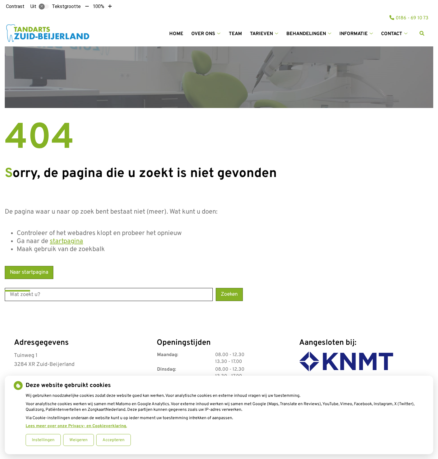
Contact (391, 34)
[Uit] (44, 6)
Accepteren (113, 440)
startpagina (66, 241)
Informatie (353, 34)
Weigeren (78, 440)
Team (235, 34)
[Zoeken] (421, 33)
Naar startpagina (29, 272)
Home (176, 34)
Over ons (203, 34)
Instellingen (43, 440)
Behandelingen (306, 34)
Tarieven (261, 34)
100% (98, 6)
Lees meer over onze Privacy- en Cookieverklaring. (76, 426)
